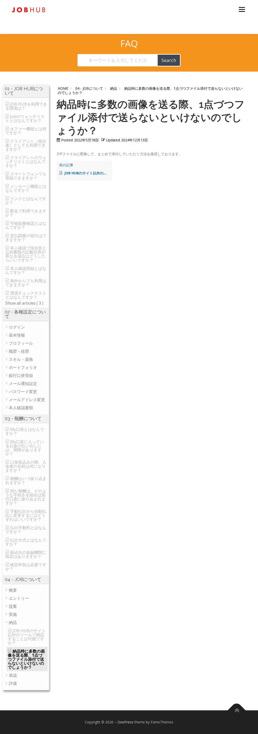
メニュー (241, 9)
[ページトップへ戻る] (237, 710)
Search (169, 60)
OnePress (125, 722)
